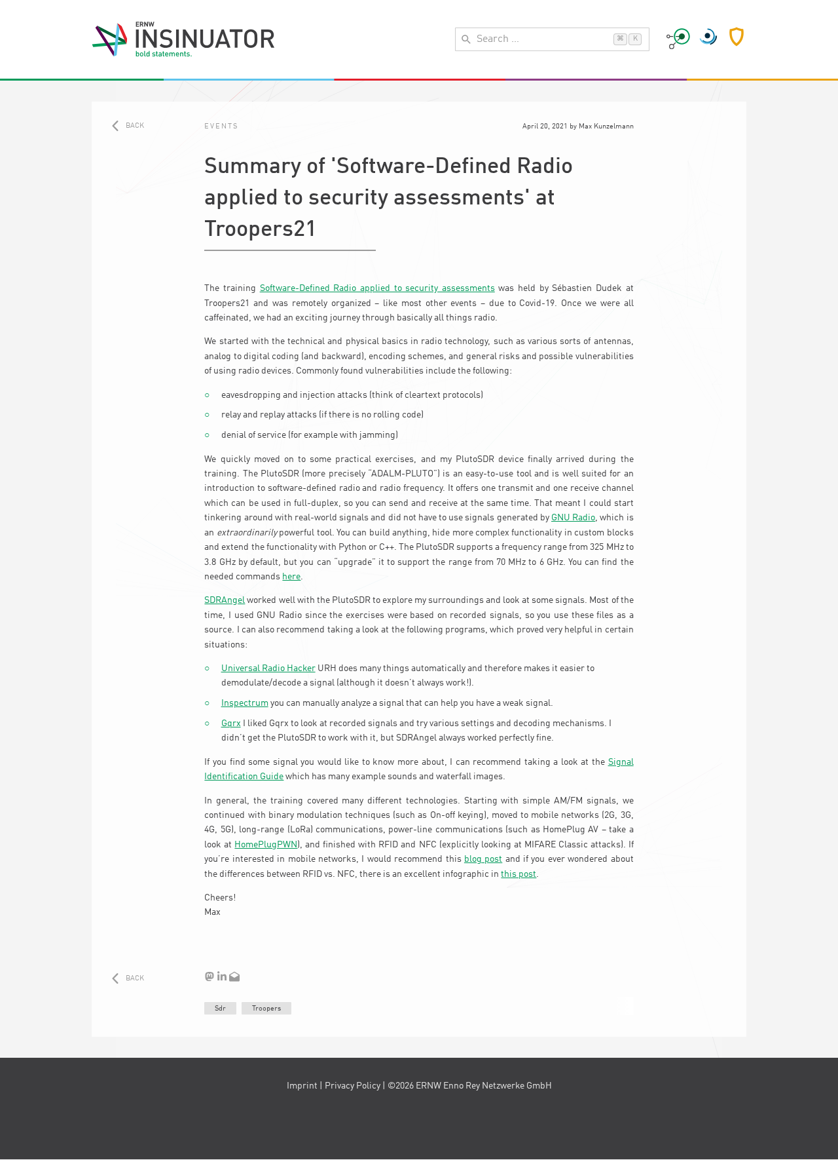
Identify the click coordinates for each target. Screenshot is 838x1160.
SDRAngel (224, 600)
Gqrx (231, 723)
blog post (483, 859)
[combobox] (552, 39)
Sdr (220, 1009)
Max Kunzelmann (606, 126)
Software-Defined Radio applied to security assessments (377, 288)
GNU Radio (573, 517)
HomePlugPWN (265, 844)
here (291, 576)
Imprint (302, 1086)
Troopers (266, 1009)
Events (221, 126)
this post (518, 874)
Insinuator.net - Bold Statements (183, 39)
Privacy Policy (352, 1086)
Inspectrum (244, 703)
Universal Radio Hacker (268, 668)
